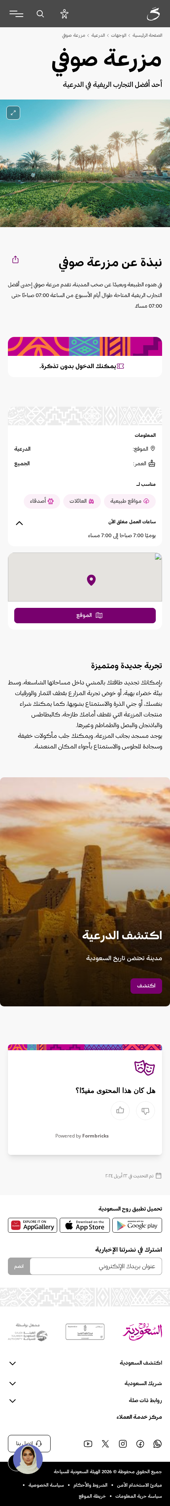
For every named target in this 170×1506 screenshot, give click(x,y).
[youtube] (87, 1443)
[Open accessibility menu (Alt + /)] (64, 13)
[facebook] (140, 1443)
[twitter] (105, 1443)
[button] (27, 1459)
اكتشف (146, 986)
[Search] (40, 13)
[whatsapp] (157, 1443)
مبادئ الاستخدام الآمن (139, 1485)
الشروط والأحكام (91, 1485)
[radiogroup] (133, 1110)
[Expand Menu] (16, 14)
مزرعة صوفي (73, 35)
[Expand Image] (13, 113)
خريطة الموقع (92, 1496)
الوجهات (118, 35)
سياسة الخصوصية (46, 1485)
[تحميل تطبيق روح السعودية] (137, 1225)
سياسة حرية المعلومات (138, 1496)
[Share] (15, 259)
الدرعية (98, 35)
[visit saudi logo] (145, 14)
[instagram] (122, 1443)
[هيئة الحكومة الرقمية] (85, 1332)
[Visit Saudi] (142, 1332)
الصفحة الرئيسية (147, 35)
